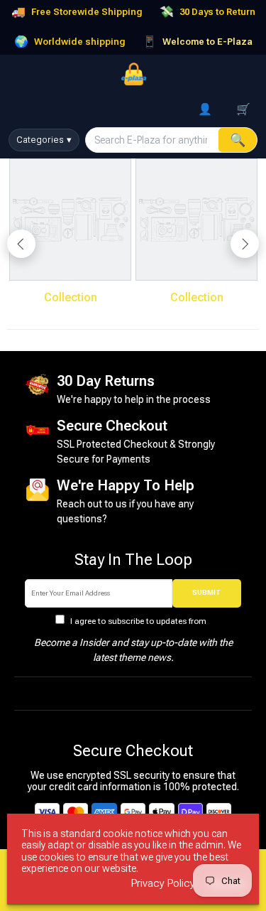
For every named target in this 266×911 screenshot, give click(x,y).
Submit (206, 592)
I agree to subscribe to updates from (138, 621)
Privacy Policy (163, 884)
